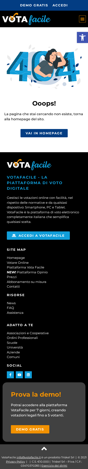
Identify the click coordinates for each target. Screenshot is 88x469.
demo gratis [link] (34, 5)
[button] (82, 19)
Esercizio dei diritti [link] (54, 465)
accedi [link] (60, 5)
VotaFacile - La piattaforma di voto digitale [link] (35, 183)
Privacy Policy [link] (15, 461)
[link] (82, 37)
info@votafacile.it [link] (29, 457)
